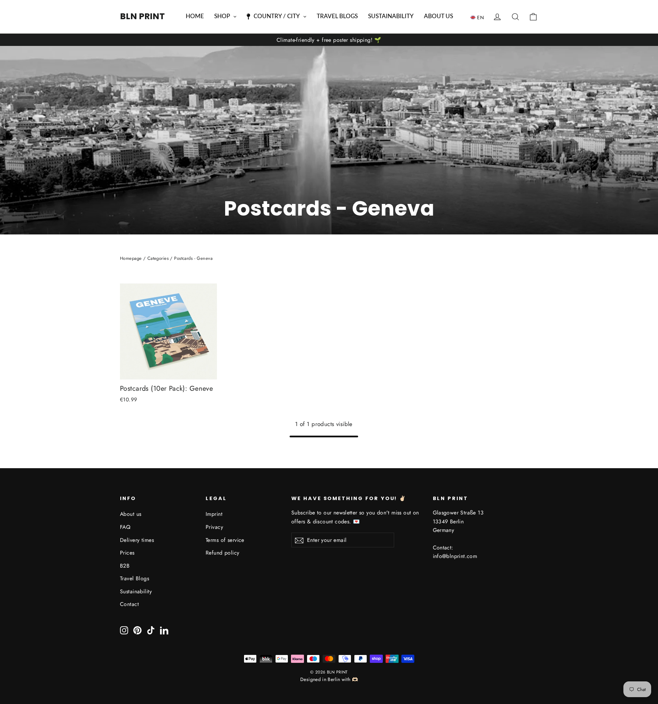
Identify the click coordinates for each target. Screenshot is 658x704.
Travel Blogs (134, 578)
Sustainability (136, 591)
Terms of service (225, 540)
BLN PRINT (142, 16)
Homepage (131, 258)
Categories (158, 258)
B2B (125, 566)
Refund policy (223, 553)
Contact (129, 604)
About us (130, 514)
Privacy (214, 527)
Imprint (214, 514)
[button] (479, 17)
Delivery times (137, 540)
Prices (127, 553)
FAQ (125, 527)
